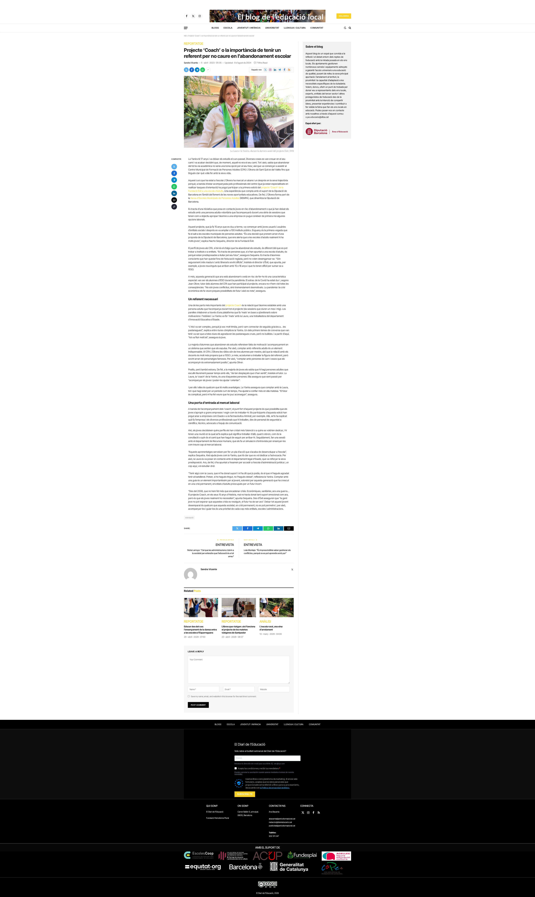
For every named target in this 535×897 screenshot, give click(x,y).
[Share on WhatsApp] (202, 69)
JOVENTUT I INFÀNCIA (249, 27)
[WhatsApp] (174, 186)
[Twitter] (174, 166)
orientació (189, 517)
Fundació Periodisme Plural (217, 818)
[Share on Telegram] (197, 69)
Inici (185, 36)
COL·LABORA (344, 16)
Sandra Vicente (191, 62)
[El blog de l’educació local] (267, 16)
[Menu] (186, 28)
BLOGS (215, 27)
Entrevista (225, 545)
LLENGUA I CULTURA (295, 27)
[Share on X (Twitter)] (186, 69)
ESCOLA (228, 27)
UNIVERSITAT (272, 27)
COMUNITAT (316, 27)
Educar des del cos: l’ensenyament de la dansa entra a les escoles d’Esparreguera (200, 629)
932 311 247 (274, 836)
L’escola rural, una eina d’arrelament (271, 628)
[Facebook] (174, 173)
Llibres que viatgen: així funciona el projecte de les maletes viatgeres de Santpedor (238, 629)
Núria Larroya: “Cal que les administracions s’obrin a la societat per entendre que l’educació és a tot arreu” (210, 553)
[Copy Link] (174, 206)
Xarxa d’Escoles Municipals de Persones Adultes (214, 198)
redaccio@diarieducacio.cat (280, 822)
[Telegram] (174, 180)
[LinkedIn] (174, 193)
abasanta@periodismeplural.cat (282, 818)
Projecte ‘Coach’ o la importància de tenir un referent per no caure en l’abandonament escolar (237, 53)
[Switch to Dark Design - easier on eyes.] (345, 28)
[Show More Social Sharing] (208, 69)
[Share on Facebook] (191, 69)
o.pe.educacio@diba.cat (317, 117)
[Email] (174, 200)
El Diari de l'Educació (214, 812)
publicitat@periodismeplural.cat (282, 825)
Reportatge (193, 44)
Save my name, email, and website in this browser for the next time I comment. (223, 696)
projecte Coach (233, 305)
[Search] (349, 28)
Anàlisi (265, 621)
